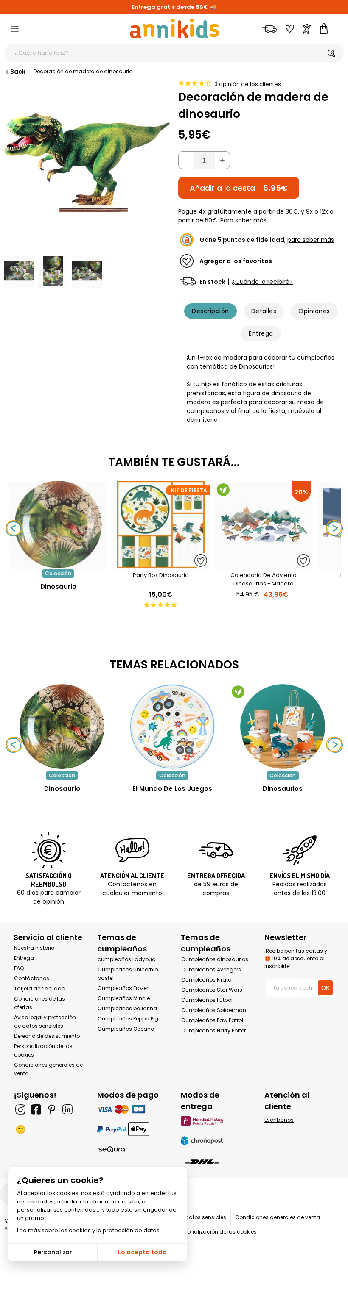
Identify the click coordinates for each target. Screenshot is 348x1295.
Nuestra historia (34, 947)
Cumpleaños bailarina (127, 1008)
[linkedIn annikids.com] (67, 1109)
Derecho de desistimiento (47, 1036)
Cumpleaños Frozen (124, 988)
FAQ (19, 968)
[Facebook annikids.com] (36, 1109)
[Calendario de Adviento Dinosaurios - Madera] (263, 565)
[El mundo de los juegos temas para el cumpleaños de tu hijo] (172, 726)
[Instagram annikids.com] (20, 1109)
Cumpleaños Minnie (124, 998)
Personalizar (53, 1252)
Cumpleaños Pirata (206, 979)
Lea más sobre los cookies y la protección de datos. (89, 1230)
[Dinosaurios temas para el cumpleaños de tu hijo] (282, 726)
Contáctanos (31, 978)
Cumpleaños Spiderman (213, 1010)
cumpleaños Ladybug (127, 959)
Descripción (210, 311)
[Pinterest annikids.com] (52, 1109)
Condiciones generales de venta (277, 1217)
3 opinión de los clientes (247, 84)
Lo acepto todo (142, 1252)
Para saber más (243, 220)
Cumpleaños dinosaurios (214, 959)
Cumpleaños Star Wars (211, 989)
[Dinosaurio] (58, 565)
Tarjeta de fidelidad (39, 988)
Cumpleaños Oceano (126, 1028)
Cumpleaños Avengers (211, 969)
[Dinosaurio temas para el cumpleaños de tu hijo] (62, 726)
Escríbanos (279, 1119)
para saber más (310, 240)
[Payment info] (132, 1109)
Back (17, 71)
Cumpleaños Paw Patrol (212, 1020)
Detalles (264, 311)
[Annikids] (174, 28)
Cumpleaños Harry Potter (213, 1030)
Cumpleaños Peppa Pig (128, 1018)
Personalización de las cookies (217, 1231)
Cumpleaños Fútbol (207, 1000)
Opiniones (314, 311)
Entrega (261, 333)
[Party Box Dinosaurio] (160, 565)
